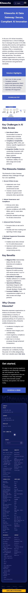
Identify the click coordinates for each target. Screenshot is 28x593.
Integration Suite (7, 468)
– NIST (4, 563)
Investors (16, 543)
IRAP (15, 508)
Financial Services (19, 456)
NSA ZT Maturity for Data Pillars (19, 521)
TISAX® (15, 530)
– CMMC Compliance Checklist (7, 549)
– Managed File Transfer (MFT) (6, 464)
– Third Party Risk (7, 579)
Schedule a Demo (14, 390)
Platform (3, 586)
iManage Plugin (6, 472)
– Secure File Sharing (6, 572)
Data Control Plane (7, 452)
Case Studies (6, 539)
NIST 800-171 (17, 517)
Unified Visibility (5, 527)
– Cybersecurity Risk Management (7, 552)
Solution (8, 586)
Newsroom (16, 548)
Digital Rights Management (6, 491)
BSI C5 (15, 481)
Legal (15, 458)
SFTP (4, 520)
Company (3, 588)
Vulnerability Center (17, 553)
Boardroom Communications (6, 487)
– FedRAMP (5, 554)
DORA (15, 495)
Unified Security (7, 525)
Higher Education (18, 462)
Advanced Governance (5, 482)
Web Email (5, 532)
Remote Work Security (6, 508)
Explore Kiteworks (14, 591)
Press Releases (6, 545)
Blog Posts (5, 546)
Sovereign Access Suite (7, 470)
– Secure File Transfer (6, 575)
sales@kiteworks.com (8, 412)
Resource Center (7, 537)
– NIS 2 (5, 561)
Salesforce (5, 474)
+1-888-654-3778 (7, 418)
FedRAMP (16, 499)
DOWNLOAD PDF (14, 97)
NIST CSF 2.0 (17, 519)
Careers (16, 550)
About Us (16, 537)
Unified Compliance (5, 522)
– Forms (5, 466)
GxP (15, 505)
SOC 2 (15, 528)
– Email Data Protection (6, 458)
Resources (15, 586)
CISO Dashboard (6, 489)
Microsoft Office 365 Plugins (7, 505)
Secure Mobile (6, 518)
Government (16, 452)
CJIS (15, 483)
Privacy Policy (10, 588)
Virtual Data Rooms (6, 530)
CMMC (15, 485)
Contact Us (16, 539)
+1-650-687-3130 (7, 410)
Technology (16, 470)
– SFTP (4, 577)
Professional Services (17, 465)
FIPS (15, 501)
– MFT (4, 559)
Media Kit (16, 555)
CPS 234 (16, 489)
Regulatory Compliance (16, 526)
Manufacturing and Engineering (18, 460)
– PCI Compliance (7, 565)
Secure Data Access (6, 513)
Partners (16, 545)
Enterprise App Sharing (6, 500)
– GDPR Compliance (7, 556)
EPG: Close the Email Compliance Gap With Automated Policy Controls (7, 496)
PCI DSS (16, 523)
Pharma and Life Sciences (18, 468)
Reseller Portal (7, 426)
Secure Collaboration (6, 510)
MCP (4, 503)
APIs (4, 484)
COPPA (15, 487)
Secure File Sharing (6, 516)
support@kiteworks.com (8, 420)
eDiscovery (16, 497)
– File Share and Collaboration (7, 461)
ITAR (15, 513)
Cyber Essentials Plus (18, 491)
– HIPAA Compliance (7, 558)
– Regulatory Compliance (6, 567)
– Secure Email (6, 570)
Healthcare (16, 454)
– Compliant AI (6, 456)
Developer (5, 543)
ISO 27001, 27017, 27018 (18, 511)
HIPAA (15, 506)
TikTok (14, 434)
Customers (5, 541)
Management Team (18, 541)
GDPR (15, 503)
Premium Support (7, 476)
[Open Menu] (25, 2)
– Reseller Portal (18, 546)
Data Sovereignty (18, 493)
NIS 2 (15, 515)
